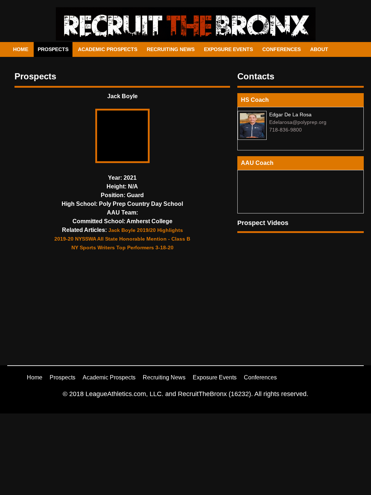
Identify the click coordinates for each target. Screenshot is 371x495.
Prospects (53, 49)
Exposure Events (228, 49)
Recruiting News (171, 49)
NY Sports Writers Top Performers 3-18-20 (122, 247)
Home (20, 49)
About (319, 49)
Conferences (281, 49)
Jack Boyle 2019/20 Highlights (145, 230)
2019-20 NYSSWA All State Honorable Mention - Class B (122, 239)
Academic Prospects (107, 49)
